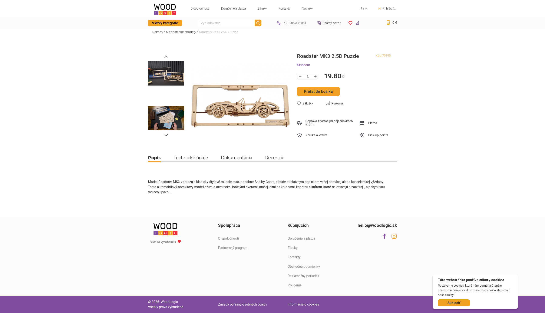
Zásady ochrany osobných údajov (242, 304)
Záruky (262, 8)
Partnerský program (232, 248)
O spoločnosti (200, 8)
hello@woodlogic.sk (377, 225)
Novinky (307, 8)
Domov (157, 32)
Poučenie (295, 285)
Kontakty (284, 8)
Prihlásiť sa (388, 8)
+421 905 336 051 (294, 23)
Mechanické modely (181, 32)
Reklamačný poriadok (303, 276)
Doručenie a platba (233, 8)
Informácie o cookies (303, 304)
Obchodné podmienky (304, 266)
